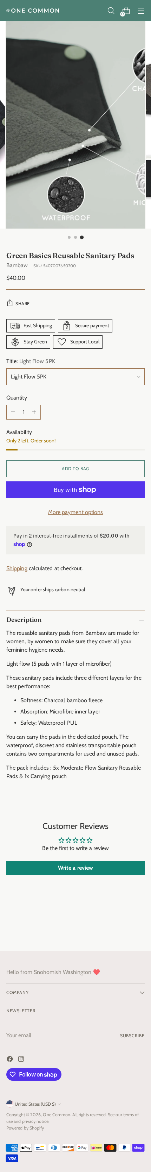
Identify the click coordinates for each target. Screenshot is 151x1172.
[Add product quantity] (34, 412)
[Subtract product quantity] (13, 412)
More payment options (75, 512)
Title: (30, 361)
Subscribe (132, 1035)
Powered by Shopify (25, 1128)
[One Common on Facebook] (10, 1060)
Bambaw (17, 265)
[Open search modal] (111, 11)
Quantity (16, 397)
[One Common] (32, 10)
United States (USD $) (35, 1104)
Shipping (16, 568)
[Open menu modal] (141, 11)
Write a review (75, 867)
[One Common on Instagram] (22, 1060)
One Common (56, 1114)
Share (22, 303)
